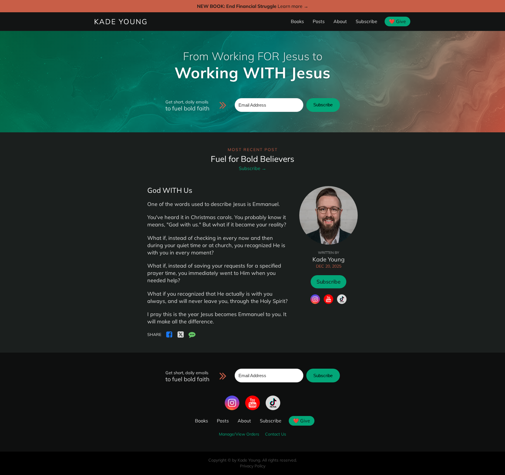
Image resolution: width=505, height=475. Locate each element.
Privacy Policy (252, 466)
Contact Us (275, 434)
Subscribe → (252, 168)
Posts (319, 21)
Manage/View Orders (239, 434)
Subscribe (366, 21)
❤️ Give (397, 21)
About (340, 21)
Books (297, 21)
